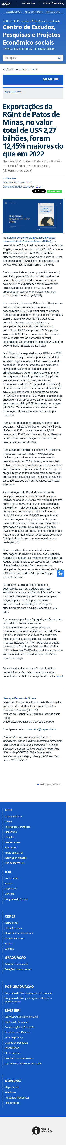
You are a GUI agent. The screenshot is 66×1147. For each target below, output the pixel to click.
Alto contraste (34, 11)
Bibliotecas (11, 831)
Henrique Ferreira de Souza (19, 698)
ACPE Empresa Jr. (14, 1037)
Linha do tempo (13, 928)
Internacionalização (16, 857)
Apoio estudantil (14, 852)
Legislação (10, 888)
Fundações (11, 847)
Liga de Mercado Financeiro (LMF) (23, 1063)
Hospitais (10, 837)
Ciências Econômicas (16, 964)
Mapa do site (53, 11)
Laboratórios (12, 1047)
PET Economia (12, 1053)
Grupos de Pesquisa (16, 1042)
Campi (8, 821)
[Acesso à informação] (43, 1130)
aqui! (60, 676)
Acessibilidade (14, 11)
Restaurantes (12, 842)
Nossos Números (14, 938)
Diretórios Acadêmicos (17, 1032)
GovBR (5, 2)
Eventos (9, 948)
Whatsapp (55, 191)
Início (22, 69)
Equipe (8, 883)
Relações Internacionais (18, 969)
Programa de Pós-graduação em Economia (28, 993)
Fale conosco (12, 1102)
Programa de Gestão (16, 899)
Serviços (9, 893)
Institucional (11, 878)
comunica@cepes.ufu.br (41, 729)
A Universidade (13, 816)
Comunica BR (28, 3)
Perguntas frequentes (17, 1097)
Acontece (32, 69)
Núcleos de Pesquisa (16, 1022)
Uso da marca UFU (15, 863)
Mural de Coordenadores (19, 933)
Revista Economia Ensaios (19, 1058)
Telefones (10, 1092)
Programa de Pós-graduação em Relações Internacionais (28, 999)
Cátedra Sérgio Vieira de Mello (21, 1016)
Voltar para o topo (49, 784)
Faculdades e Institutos (17, 826)
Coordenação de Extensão (19, 1027)
